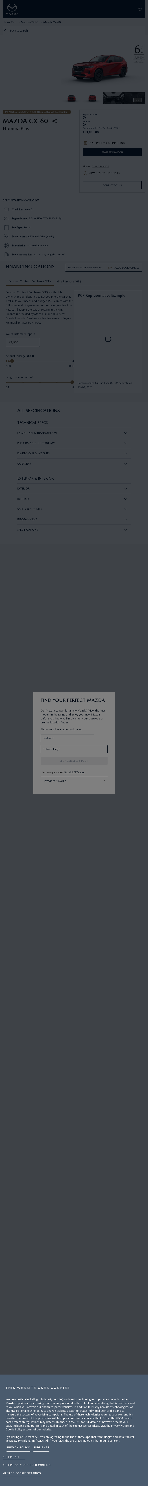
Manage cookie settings (22, 1473)
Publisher (41, 1447)
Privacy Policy (18, 1447)
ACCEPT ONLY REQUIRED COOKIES (27, 1465)
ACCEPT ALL (11, 1457)
